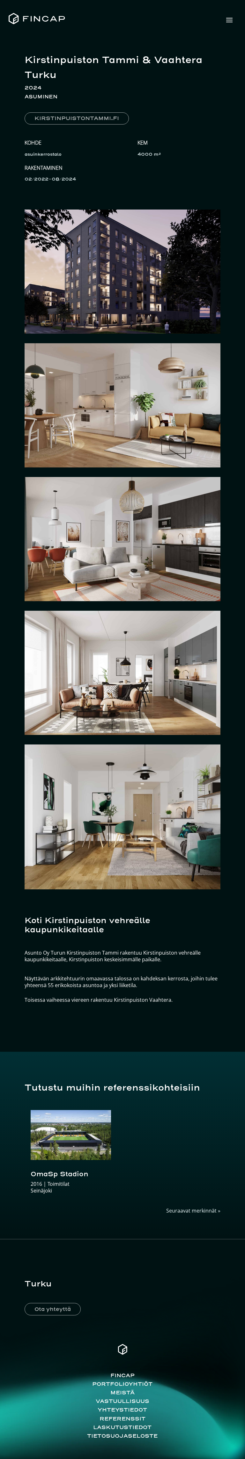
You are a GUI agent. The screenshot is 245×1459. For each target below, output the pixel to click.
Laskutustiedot (122, 1427)
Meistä (122, 1392)
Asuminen (41, 97)
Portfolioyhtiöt (122, 1384)
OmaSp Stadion (59, 1174)
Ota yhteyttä (52, 1309)
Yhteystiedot (122, 1409)
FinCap (122, 1375)
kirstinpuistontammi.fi (76, 118)
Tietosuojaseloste (122, 1436)
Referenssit (122, 1418)
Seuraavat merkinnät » (193, 1210)
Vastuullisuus (122, 1401)
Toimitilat (59, 1183)
